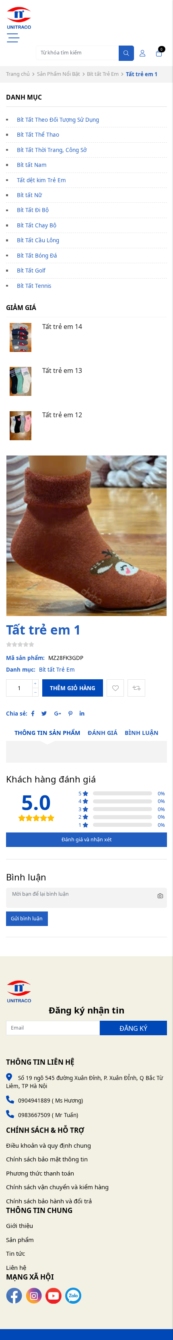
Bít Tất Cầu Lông (38, 240)
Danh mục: (20, 669)
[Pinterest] (70, 713)
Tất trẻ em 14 (62, 326)
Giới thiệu (19, 1225)
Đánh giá (102, 733)
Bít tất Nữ (29, 195)
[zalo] (73, 1295)
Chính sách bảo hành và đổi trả (49, 1201)
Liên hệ (16, 1267)
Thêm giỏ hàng (72, 688)
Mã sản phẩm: (25, 658)
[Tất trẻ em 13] (20, 381)
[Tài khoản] (142, 53)
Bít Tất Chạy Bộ (36, 225)
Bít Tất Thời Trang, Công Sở (51, 150)
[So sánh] (136, 688)
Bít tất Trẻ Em (103, 73)
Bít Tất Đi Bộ (33, 210)
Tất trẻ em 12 (62, 414)
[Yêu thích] (115, 688)
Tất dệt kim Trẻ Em (41, 180)
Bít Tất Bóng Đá (37, 255)
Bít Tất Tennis (34, 285)
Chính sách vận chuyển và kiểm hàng (57, 1187)
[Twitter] (44, 713)
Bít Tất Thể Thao (38, 134)
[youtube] (53, 1295)
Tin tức (15, 1253)
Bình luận (142, 733)
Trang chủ (18, 73)
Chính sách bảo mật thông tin (47, 1159)
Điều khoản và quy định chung (48, 1145)
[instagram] (34, 1295)
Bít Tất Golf (31, 270)
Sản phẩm (20, 1240)
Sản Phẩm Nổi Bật (58, 73)
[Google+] (57, 713)
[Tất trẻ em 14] (20, 337)
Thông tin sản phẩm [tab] (47, 733)
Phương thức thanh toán (40, 1173)
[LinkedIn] (82, 713)
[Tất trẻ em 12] (20, 425)
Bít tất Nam (32, 165)
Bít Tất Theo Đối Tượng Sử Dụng (58, 119)
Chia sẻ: (16, 713)
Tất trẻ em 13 (62, 370)
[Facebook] (32, 713)
